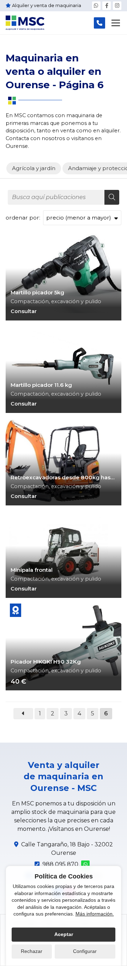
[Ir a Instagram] (117, 5)
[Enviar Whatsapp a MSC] (96, 5)
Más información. (94, 914)
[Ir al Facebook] (106, 5)
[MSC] (25, 23)
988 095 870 (60, 864)
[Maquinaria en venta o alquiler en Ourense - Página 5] (23, 713)
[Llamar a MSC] (99, 23)
